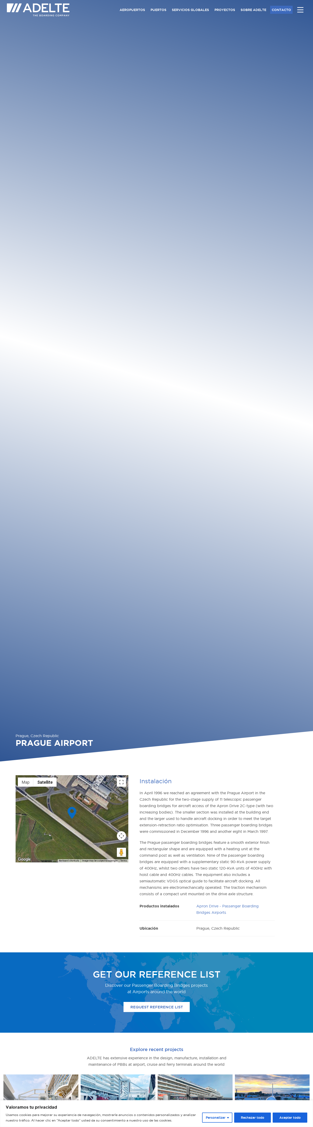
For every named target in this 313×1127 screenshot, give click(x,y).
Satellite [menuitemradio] (45, 782)
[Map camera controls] (121, 835)
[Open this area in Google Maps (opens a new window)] (24, 859)
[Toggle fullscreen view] (121, 782)
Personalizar (215, 1117)
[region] (156, 1113)
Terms (123, 860)
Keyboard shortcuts (69, 860)
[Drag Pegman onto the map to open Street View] (121, 852)
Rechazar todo (252, 1117)
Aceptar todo (290, 1117)
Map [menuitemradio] (26, 782)
